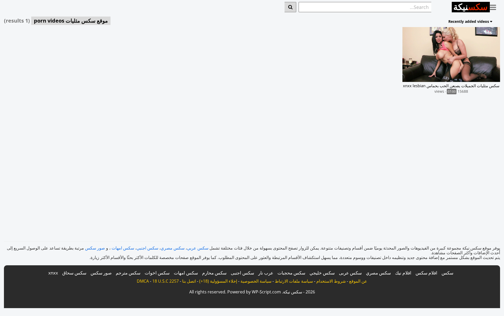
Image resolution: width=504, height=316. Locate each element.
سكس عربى (350, 273)
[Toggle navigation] (495, 6)
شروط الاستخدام (331, 281)
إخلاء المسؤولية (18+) (218, 281)
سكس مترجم (128, 273)
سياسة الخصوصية (255, 281)
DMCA (143, 281)
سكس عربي (197, 248)
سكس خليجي (322, 273)
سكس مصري (173, 248)
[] (290, 7)
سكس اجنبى (242, 273)
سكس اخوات (157, 273)
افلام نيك (403, 273)
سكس (447, 273)
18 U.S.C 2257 (165, 281)
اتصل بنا (189, 281)
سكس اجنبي (147, 248)
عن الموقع (358, 281)
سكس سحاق (74, 273)
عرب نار (265, 273)
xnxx (53, 273)
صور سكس (95, 248)
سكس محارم (214, 273)
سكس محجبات (291, 273)
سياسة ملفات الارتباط (294, 281)
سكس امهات (123, 248)
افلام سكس (426, 273)
